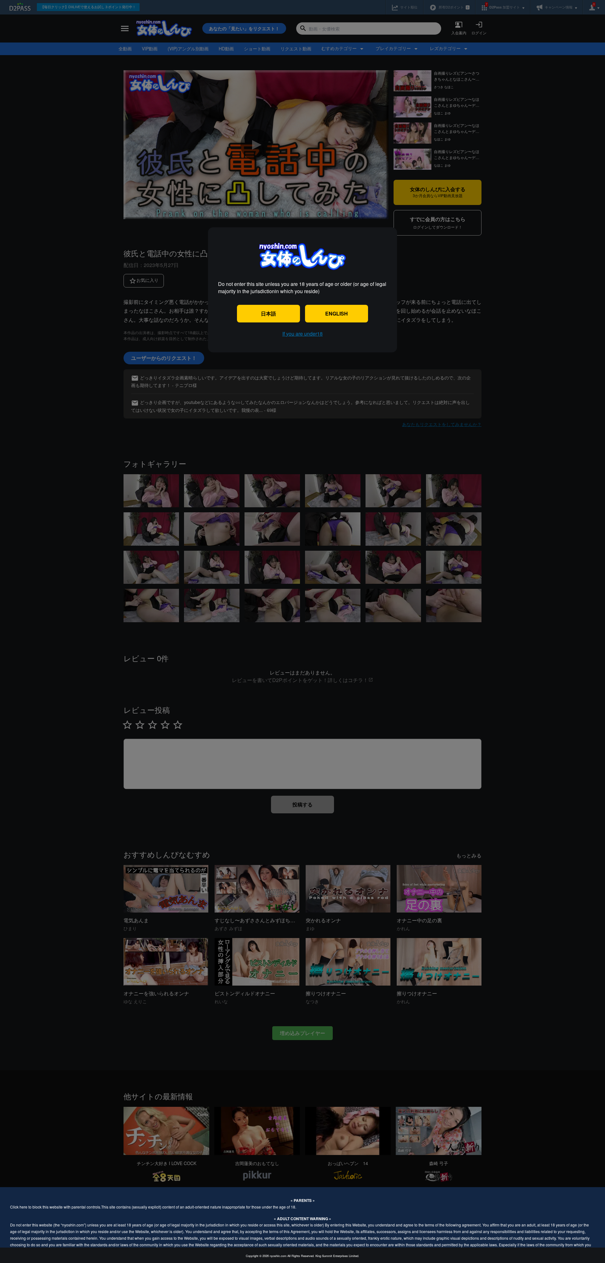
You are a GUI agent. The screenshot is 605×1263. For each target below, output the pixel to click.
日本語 (268, 313)
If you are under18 (302, 333)
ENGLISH (336, 313)
